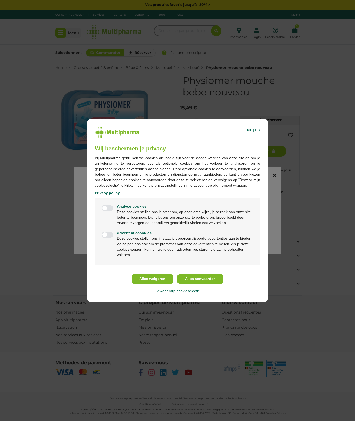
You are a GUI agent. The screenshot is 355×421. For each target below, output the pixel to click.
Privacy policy (107, 193)
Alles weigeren (152, 279)
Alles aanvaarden (200, 279)
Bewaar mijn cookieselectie (177, 291)
